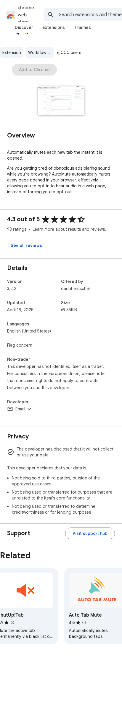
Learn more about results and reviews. (69, 229)
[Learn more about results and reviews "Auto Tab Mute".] (84, 622)
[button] (61, 101)
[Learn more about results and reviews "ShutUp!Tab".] (12, 622)
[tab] (24, 27)
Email (20, 409)
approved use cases (31, 484)
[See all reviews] (26, 245)
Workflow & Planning (41, 52)
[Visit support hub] (90, 533)
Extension (11, 52)
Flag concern (19, 345)
